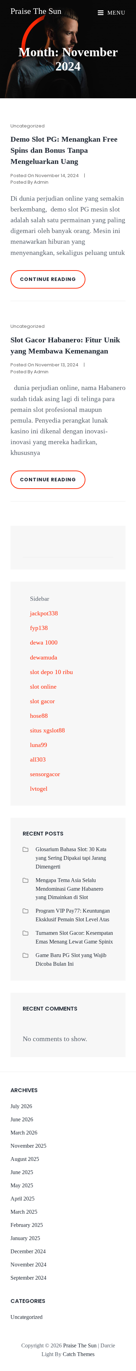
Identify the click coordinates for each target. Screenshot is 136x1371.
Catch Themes (79, 1354)
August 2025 (24, 1159)
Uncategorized (27, 126)
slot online (43, 686)
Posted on (44, 175)
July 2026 (21, 1106)
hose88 (39, 715)
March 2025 (23, 1212)
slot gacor (42, 701)
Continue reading (52, 282)
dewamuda (43, 657)
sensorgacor (45, 774)
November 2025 (28, 1146)
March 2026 (23, 1133)
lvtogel (38, 788)
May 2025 (21, 1185)
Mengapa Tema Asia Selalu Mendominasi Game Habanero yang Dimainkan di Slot (69, 888)
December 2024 (28, 1251)
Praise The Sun (35, 11)
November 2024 (28, 1265)
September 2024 (28, 1278)
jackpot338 (44, 613)
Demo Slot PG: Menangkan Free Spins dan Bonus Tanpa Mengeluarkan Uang (64, 150)
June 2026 (21, 1119)
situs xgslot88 (47, 730)
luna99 (38, 744)
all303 (38, 759)
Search (104, 551)
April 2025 (22, 1199)
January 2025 (25, 1238)
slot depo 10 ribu (51, 671)
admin (41, 182)
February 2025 (26, 1225)
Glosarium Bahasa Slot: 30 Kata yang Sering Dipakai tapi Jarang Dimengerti (71, 858)
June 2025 (21, 1172)
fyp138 (39, 627)
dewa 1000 (44, 642)
